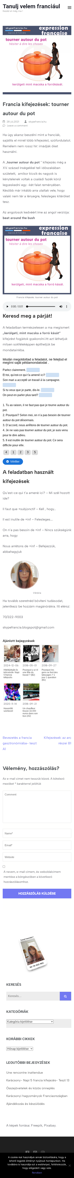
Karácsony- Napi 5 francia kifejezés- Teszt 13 (37, 1080)
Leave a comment (17, 125)
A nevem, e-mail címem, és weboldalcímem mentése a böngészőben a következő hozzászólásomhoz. (32, 877)
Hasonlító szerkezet (8, 709)
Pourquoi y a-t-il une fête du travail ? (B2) (30, 672)
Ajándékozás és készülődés (25, 1104)
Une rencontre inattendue (24, 1072)
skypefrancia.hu (38, 121)
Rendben (37, 1172)
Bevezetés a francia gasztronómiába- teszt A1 (20, 743)
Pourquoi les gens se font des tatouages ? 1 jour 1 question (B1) (50, 675)
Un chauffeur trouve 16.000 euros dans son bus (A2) (30, 712)
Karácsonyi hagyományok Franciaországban (37, 1096)
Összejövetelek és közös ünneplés (31, 1088)
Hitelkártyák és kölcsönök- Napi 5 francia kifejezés (11, 674)
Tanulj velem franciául (31, 6)
